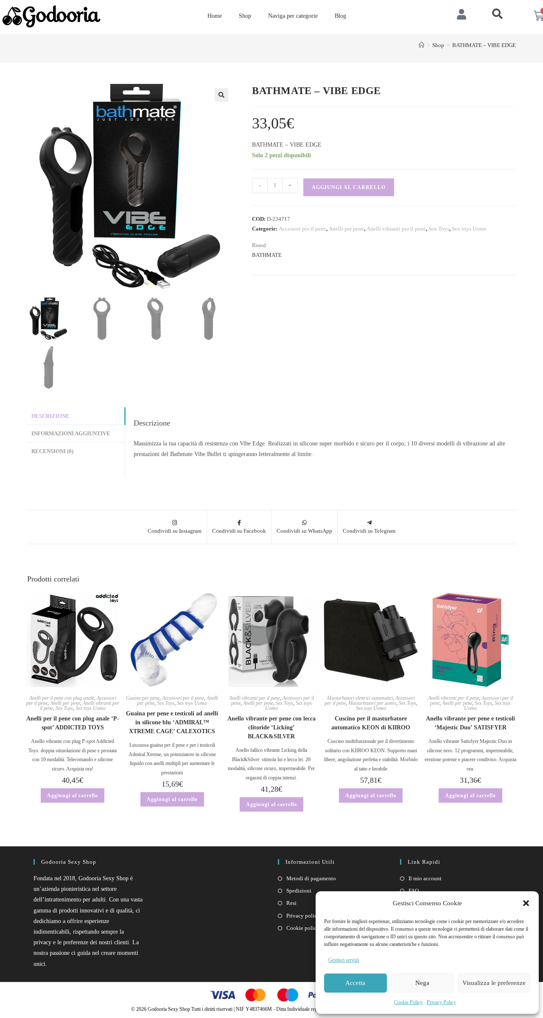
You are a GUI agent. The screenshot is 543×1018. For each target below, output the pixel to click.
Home (214, 16)
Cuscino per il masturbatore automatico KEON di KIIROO (370, 723)
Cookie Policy (408, 1002)
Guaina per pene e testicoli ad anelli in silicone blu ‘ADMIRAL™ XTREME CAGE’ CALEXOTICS (172, 722)
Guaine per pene (143, 698)
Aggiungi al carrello (349, 187)
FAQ (414, 890)
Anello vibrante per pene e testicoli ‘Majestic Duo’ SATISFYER (470, 723)
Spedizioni (298, 890)
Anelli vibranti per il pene (396, 228)
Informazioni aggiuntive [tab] (70, 434)
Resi (291, 903)
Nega (422, 982)
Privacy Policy (441, 1002)
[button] (526, 903)
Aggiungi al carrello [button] (72, 795)
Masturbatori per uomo (372, 703)
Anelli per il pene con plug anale (61, 698)
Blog (340, 16)
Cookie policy (302, 928)
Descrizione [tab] (50, 416)
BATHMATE (267, 255)
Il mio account (425, 878)
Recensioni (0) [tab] (52, 451)
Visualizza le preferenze (494, 982)
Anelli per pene (346, 228)
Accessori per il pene (302, 228)
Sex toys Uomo (469, 228)
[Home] (421, 45)
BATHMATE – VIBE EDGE (484, 45)
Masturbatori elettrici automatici (360, 698)
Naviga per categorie (293, 16)
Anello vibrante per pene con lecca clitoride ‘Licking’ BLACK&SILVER (271, 727)
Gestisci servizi (343, 960)
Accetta (355, 982)
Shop (245, 16)
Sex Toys (438, 228)
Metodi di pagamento (311, 878)
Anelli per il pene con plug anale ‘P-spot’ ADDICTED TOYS (72, 723)
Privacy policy (303, 915)
